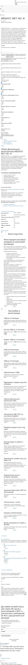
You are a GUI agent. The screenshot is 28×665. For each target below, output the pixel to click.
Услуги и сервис (7, 142)
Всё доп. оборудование (7, 570)
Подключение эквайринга (7, 112)
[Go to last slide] (3, 594)
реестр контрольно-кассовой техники (13, 189)
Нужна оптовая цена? (20, 54)
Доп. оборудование (8, 143)
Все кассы (2, 15)
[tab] (15, 139)
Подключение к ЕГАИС (6, 123)
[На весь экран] (3, 660)
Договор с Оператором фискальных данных (13, 205)
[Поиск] (16, 4)
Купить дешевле (3, 644)
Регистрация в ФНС (5, 84)
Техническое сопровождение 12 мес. (10, 95)
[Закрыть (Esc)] (0, 660)
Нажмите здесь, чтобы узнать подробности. (12, 652)
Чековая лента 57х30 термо (10, 545)
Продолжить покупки (5, 658)
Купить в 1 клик (9, 56)
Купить (3, 55)
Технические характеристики (10, 141)
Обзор (5, 139)
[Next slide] (25, 594)
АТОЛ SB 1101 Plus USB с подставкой (12, 551)
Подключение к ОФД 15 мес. (7, 89)
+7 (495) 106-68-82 (12, 663)
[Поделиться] (1, 660)
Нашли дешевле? (10, 54)
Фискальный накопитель (9, 204)
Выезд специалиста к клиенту (8, 106)
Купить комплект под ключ (7, 135)
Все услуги (4, 535)
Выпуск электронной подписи (8, 100)
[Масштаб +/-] (4, 660)
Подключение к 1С (5, 117)
